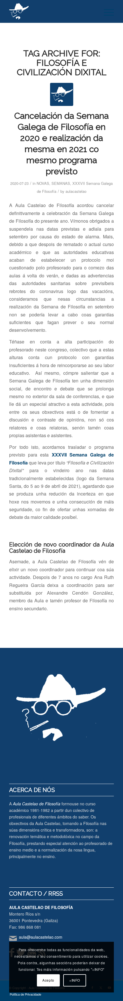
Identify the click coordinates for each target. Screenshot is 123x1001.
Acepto (48, 980)
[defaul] (61, 94)
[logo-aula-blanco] (51, 11)
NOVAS (43, 183)
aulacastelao (76, 191)
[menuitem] (106, 11)
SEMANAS (60, 183)
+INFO (74, 980)
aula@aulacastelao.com (40, 937)
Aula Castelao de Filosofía (36, 803)
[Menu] (106, 11)
